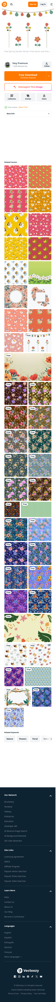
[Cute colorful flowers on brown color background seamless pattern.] (15, 607)
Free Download (28, 76)
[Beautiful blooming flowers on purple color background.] (15, 775)
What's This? (23, 107)
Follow (46, 66)
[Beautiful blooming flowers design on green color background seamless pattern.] (15, 751)
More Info (11, 112)
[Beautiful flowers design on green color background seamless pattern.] (15, 679)
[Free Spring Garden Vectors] (17, 508)
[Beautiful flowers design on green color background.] (15, 727)
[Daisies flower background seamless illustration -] (19, 795)
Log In (43, 4)
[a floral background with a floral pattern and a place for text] (27, 533)
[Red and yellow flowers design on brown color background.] (36, 771)
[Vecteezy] (4, 4)
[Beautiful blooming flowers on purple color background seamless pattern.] (15, 935)
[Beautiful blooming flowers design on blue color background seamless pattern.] (15, 839)
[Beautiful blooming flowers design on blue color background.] (15, 815)
